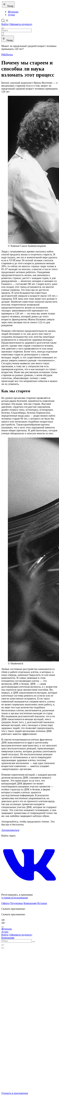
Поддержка (16, 903)
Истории (42, 903)
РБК (3, 54)
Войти (5, 24)
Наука (9, 54)
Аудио (11, 14)
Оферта (5, 903)
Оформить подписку (20, 24)
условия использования (14, 897)
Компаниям (30, 903)
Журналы (13, 11)
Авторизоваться (10, 830)
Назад (9, 6)
